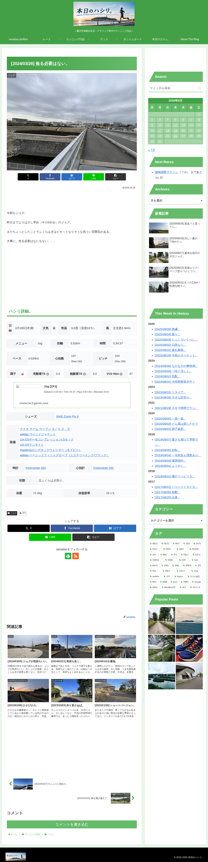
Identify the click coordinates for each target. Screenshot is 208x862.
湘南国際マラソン (166, 172)
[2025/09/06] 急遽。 (168, 329)
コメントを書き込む (72, 824)
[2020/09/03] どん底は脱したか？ (176, 423)
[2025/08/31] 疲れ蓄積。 (170, 350)
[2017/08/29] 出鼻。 (168, 497)
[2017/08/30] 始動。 (168, 492)
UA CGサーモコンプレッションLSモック (47, 439)
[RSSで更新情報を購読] (75, 556)
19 (175, 130)
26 (175, 136)
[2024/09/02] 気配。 (168, 376)
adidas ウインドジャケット (38, 434)
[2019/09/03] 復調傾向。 (170, 460)
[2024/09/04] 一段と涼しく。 (173, 371)
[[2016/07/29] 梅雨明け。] (161, 675)
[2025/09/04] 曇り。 (168, 334)
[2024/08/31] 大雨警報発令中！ (175, 381)
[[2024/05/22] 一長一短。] (161, 648)
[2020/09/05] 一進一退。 (170, 418)
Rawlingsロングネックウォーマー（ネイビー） (51, 450)
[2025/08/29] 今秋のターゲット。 (176, 355)
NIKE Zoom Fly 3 (67, 416)
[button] (115, 176)
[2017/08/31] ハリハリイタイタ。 (176, 487)
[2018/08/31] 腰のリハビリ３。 (175, 476)
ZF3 (24, 513)
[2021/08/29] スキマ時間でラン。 (176, 408)
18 (167, 130)
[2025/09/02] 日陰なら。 (170, 344)
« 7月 (151, 150)
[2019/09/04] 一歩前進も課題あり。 (178, 455)
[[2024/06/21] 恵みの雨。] (189, 675)
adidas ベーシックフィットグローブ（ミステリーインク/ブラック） (64, 455)
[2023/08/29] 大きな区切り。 (173, 397)
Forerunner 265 (36, 468)
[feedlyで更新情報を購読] (68, 556)
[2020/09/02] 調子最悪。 (170, 429)
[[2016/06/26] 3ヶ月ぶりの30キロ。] (189, 620)
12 (175, 125)
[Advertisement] (72, 199)
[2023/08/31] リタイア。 (170, 392)
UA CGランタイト (32, 444)
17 (160, 130)
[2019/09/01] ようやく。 (170, 465)
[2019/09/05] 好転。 (168, 450)
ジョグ (13, 513)
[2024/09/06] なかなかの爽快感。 (176, 366)
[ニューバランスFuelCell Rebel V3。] (189, 648)
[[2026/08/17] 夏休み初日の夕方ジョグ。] (161, 620)
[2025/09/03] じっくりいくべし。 (176, 339)
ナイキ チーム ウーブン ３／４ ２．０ (45, 429)
